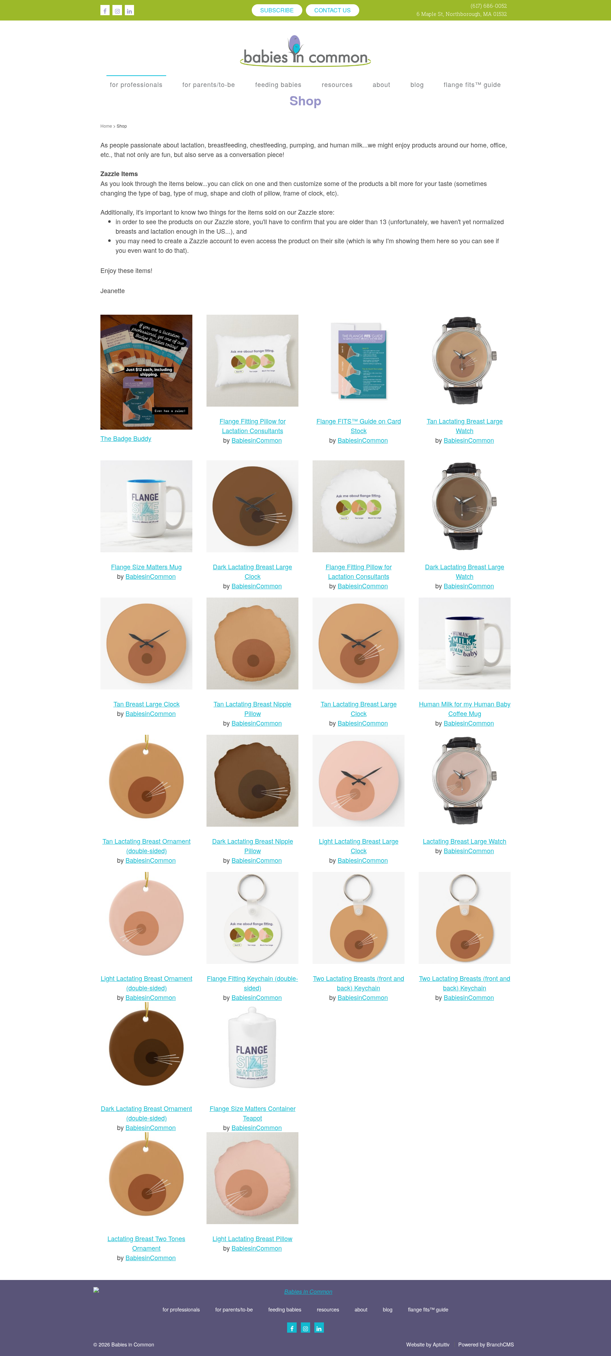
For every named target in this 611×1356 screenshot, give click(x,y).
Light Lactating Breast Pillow (252, 1238)
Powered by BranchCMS (486, 1344)
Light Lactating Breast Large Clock (358, 845)
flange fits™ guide (428, 1309)
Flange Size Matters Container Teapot (253, 1113)
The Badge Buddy (125, 438)
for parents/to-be (234, 1309)
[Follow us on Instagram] (117, 10)
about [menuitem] (381, 84)
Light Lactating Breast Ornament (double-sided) (146, 982)
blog (387, 1309)
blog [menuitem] (417, 84)
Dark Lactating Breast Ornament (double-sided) (146, 1113)
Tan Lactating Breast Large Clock (359, 708)
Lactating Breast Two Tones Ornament (146, 1243)
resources (328, 1309)
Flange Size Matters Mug (146, 566)
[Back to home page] (305, 50)
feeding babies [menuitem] (278, 84)
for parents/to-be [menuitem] (208, 84)
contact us (332, 10)
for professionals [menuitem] (136, 84)
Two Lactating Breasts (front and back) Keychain (358, 982)
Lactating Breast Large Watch (464, 840)
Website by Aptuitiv (427, 1344)
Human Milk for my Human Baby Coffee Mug (465, 708)
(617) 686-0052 (489, 5)
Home (106, 126)
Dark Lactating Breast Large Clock (252, 571)
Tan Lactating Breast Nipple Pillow (252, 708)
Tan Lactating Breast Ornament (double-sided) (147, 845)
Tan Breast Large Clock (147, 703)
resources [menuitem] (337, 84)
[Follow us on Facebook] (105, 10)
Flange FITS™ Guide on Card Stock (358, 425)
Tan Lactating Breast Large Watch (465, 425)
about (361, 1309)
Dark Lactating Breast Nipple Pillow (252, 845)
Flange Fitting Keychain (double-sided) (252, 982)
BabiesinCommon (257, 439)
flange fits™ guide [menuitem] (472, 84)
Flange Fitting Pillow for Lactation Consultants (253, 425)
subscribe (277, 10)
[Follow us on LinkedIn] (129, 10)
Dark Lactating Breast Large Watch (464, 571)
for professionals (181, 1309)
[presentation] (136, 84)
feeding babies (284, 1309)
